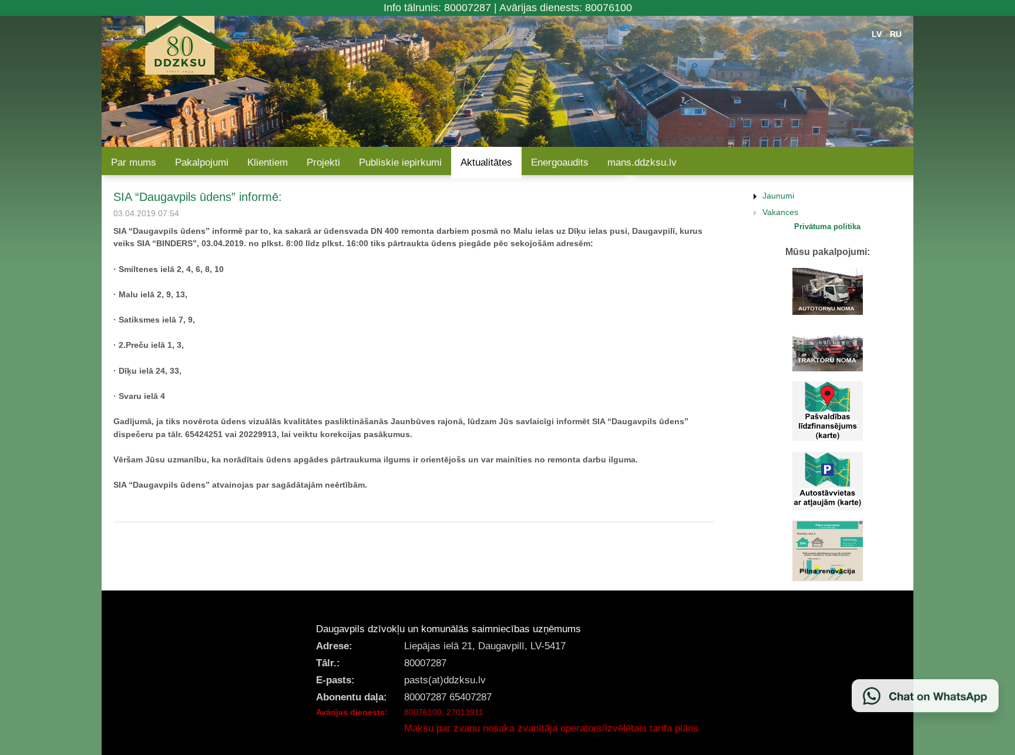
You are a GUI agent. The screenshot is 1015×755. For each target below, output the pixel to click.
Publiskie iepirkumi (400, 162)
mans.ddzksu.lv (642, 162)
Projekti (323, 162)
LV (877, 34)
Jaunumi (778, 195)
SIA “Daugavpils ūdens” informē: (197, 196)
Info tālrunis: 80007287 (437, 8)
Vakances (780, 212)
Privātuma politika (827, 226)
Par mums (133, 162)
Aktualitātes (486, 162)
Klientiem (267, 162)
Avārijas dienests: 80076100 (565, 8)
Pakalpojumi (201, 162)
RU (896, 34)
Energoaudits (560, 162)
